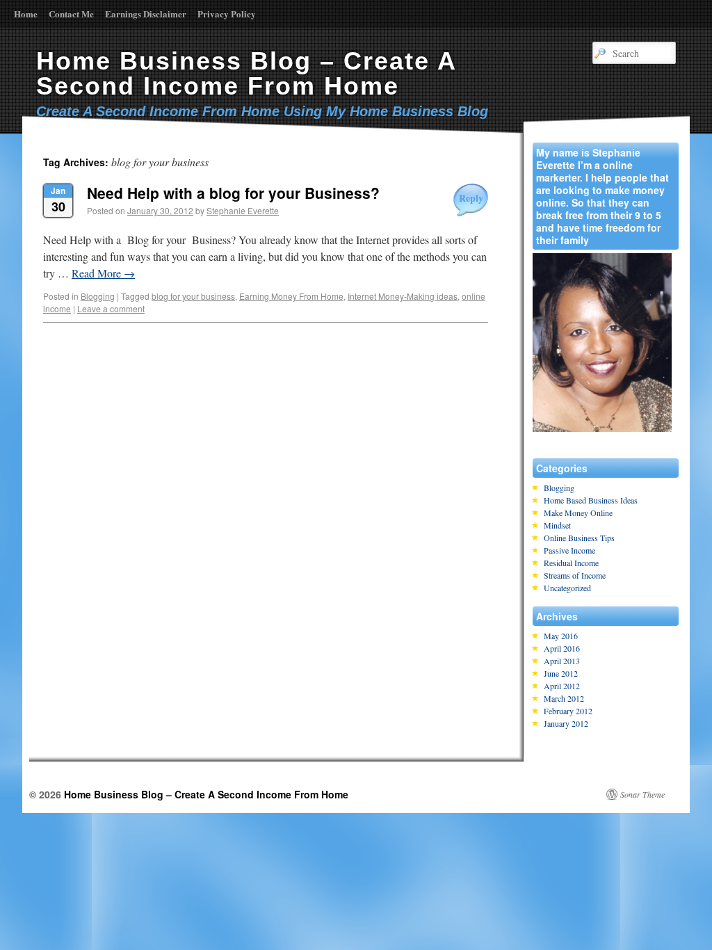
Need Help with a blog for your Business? (233, 192)
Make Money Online (578, 512)
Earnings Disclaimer (145, 13)
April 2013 (562, 660)
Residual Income (571, 562)
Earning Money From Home (291, 296)
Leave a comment (111, 308)
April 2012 (562, 685)
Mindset (557, 525)
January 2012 (566, 723)
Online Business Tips (579, 537)
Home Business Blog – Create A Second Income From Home (246, 73)
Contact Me (71, 13)
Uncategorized (567, 587)
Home (26, 13)
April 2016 (562, 648)
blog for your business (193, 296)
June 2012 (561, 673)
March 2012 (564, 698)
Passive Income (569, 550)
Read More (103, 273)
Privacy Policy (226, 13)
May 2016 (561, 635)
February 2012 (568, 710)
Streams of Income (575, 575)
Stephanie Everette (243, 210)
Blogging (98, 296)
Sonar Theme (642, 794)
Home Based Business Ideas (591, 500)
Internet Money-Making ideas (403, 296)
